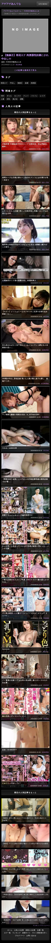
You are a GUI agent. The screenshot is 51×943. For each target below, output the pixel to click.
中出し (12, 83)
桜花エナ (4, 83)
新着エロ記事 (30, 930)
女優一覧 (40, 930)
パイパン (34, 96)
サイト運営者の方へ (39, 933)
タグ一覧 (7, 933)
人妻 (2, 99)
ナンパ (25, 96)
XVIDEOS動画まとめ (31, 11)
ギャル (9, 96)
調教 (21, 99)
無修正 (20, 83)
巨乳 (8, 99)
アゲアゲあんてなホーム (12, 11)
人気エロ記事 (19, 930)
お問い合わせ (31, 936)
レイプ (42, 96)
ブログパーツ (20, 936)
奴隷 (26, 83)
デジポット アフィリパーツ (41, 925)
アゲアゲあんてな (11, 3)
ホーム (9, 930)
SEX (2, 96)
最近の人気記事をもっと (25, 112)
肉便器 (33, 83)
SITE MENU (42, 4)
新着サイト (26, 933)
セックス (17, 96)
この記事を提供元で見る (25, 70)
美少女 (15, 99)
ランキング (16, 933)
